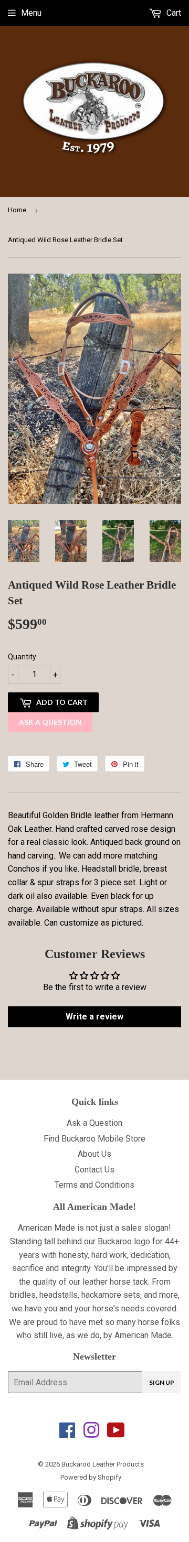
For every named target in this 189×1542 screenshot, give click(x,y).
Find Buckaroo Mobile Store (94, 1139)
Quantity (22, 657)
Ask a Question (50, 722)
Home (17, 210)
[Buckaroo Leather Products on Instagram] (91, 1434)
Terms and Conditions (94, 1185)
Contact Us (94, 1170)
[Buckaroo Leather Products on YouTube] (116, 1434)
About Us (94, 1154)
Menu (31, 13)
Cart (172, 13)
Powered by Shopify (90, 1477)
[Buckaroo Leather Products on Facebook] (67, 1434)
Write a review (94, 1017)
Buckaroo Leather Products (102, 1464)
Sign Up (161, 1382)
